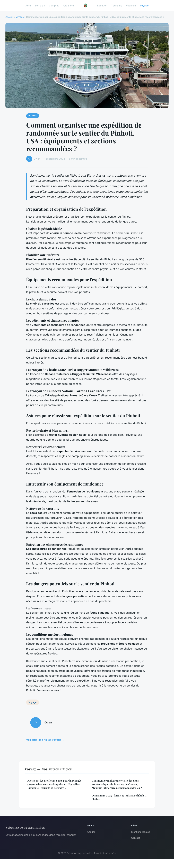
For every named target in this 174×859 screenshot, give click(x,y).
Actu (28, 5)
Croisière (68, 5)
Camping (54, 5)
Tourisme (116, 5)
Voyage (144, 5)
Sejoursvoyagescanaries (25, 827)
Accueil (9, 17)
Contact (135, 837)
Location (102, 5)
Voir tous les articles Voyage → (45, 739)
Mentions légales (140, 831)
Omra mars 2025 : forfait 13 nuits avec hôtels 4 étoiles (119, 797)
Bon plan (40, 5)
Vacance (131, 5)
